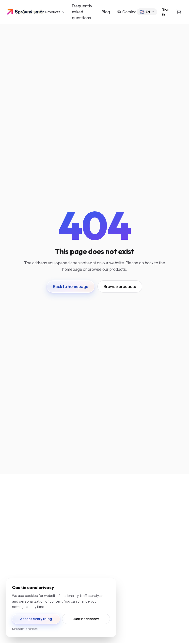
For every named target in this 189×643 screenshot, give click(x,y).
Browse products (120, 286)
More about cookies (24, 629)
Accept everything (36, 618)
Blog (106, 12)
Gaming (129, 12)
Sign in (165, 12)
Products (53, 12)
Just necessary (86, 618)
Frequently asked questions (82, 11)
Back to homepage (70, 286)
